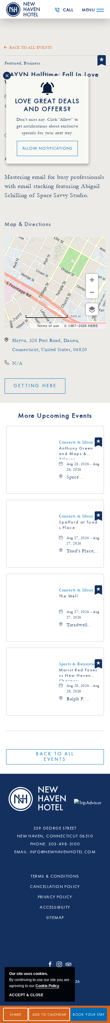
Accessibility (55, 907)
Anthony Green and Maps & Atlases (76, 452)
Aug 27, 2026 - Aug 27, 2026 (83, 540)
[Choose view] (92, 309)
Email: (21, 852)
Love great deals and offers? (47, 105)
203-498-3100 (65, 12)
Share (15, 1015)
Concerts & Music (76, 442)
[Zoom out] (92, 292)
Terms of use (48, 326)
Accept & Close (26, 995)
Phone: (38, 844)
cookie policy (47, 986)
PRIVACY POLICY (55, 897)
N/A (17, 363)
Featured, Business (22, 63)
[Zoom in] (92, 280)
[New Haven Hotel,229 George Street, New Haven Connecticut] (38, 802)
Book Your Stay (89, 1015)
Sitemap (55, 918)
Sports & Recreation (78, 664)
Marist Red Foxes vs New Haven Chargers (78, 674)
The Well (68, 596)
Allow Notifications (47, 148)
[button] (35, 386)
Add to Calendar (49, 1015)
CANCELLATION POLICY (55, 887)
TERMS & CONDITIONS (55, 876)
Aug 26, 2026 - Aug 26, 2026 (83, 466)
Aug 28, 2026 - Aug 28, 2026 (83, 688)
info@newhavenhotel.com (63, 852)
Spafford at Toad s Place (78, 525)
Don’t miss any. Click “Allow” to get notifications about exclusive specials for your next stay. (47, 126)
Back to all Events (30, 48)
